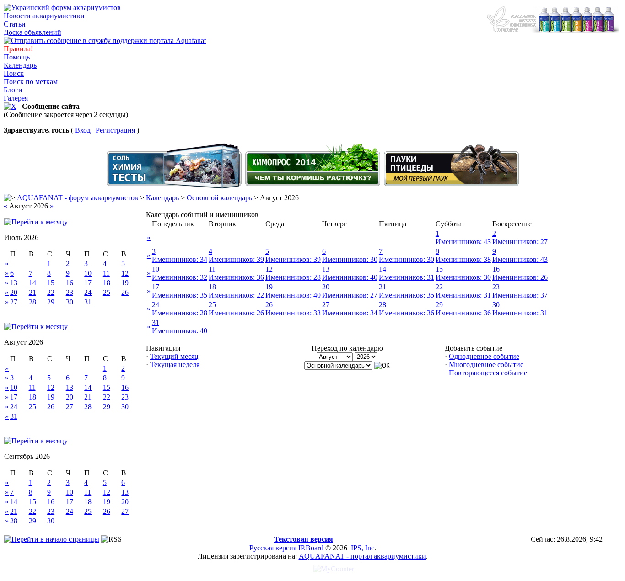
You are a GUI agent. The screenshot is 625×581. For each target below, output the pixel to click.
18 (106, 283)
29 (50, 302)
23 (69, 292)
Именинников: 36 (236, 277)
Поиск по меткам (31, 81)
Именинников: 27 (520, 241)
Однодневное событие (484, 356)
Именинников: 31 (406, 277)
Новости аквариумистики (44, 16)
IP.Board (310, 548)
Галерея (16, 98)
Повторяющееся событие (488, 373)
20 (13, 292)
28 (32, 302)
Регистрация (115, 130)
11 (106, 273)
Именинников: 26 (520, 277)
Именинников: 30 (349, 259)
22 (50, 292)
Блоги (13, 90)
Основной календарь (219, 198)
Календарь (20, 65)
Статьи (15, 24)
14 (32, 283)
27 (13, 302)
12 (125, 273)
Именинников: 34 (179, 259)
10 (88, 273)
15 (50, 283)
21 (32, 292)
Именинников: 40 (349, 277)
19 (125, 283)
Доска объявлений (32, 32)
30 (69, 302)
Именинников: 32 (179, 277)
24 (88, 292)
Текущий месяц (174, 356)
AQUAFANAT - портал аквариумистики (362, 556)
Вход (83, 130)
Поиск (14, 73)
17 (88, 283)
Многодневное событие (486, 364)
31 (88, 302)
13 (13, 283)
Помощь (17, 57)
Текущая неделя (174, 364)
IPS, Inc (362, 548)
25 (106, 292)
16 (69, 283)
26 (125, 292)
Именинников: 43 (463, 241)
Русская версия (272, 548)
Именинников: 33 (293, 313)
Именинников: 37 (520, 295)
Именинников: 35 (179, 295)
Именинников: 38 (463, 259)
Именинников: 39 (236, 259)
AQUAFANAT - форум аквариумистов (77, 198)
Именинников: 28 (293, 277)
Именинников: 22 (236, 295)
